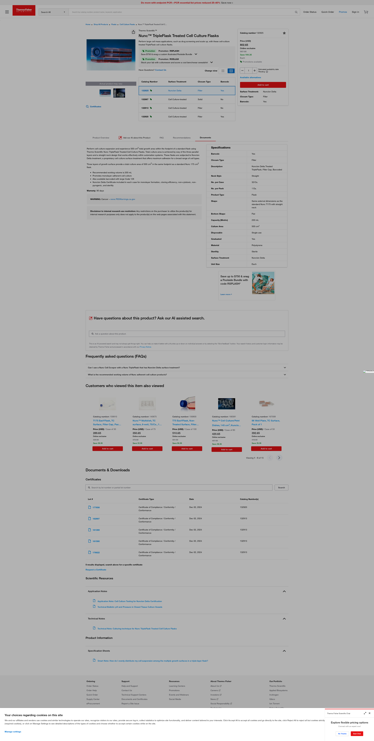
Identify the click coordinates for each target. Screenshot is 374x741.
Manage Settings (13, 731)
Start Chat (357, 734)
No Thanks (342, 734)
